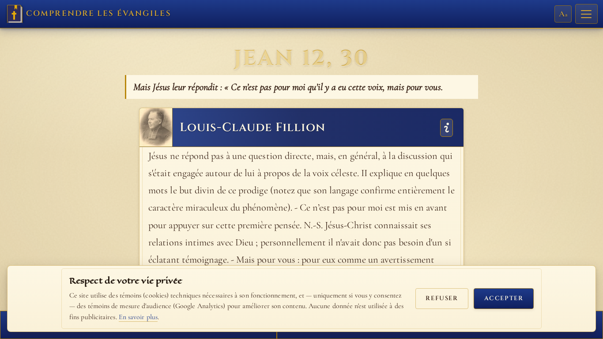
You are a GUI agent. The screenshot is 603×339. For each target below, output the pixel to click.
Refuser (442, 298)
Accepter (504, 298)
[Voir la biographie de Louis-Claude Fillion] (446, 127)
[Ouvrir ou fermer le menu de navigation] (586, 14)
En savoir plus (138, 317)
